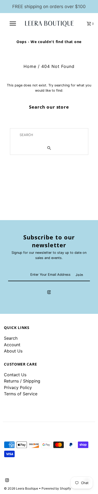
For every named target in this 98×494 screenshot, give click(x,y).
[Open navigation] (12, 23)
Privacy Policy (18, 387)
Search (11, 338)
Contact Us (15, 374)
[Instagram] (49, 293)
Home (30, 66)
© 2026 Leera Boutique (21, 488)
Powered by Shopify (56, 488)
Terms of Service (20, 393)
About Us (13, 351)
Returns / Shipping (22, 381)
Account (12, 344)
